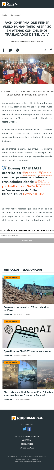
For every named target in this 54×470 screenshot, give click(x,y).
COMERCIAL (27, 440)
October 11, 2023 (34, 194)
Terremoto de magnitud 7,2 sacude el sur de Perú (27, 308)
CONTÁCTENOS (27, 444)
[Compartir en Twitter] (10, 51)
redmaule (8, 314)
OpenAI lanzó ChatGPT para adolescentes (27, 351)
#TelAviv (42, 181)
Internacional (15, 15)
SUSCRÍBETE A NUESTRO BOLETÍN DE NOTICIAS (27, 230)
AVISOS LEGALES (27, 448)
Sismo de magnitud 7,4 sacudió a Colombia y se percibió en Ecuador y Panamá (28, 393)
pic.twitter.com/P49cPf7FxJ (24, 186)
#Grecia (45, 172)
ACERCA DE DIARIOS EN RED (27, 436)
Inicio (4, 15)
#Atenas (29, 172)
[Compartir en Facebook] (3, 51)
